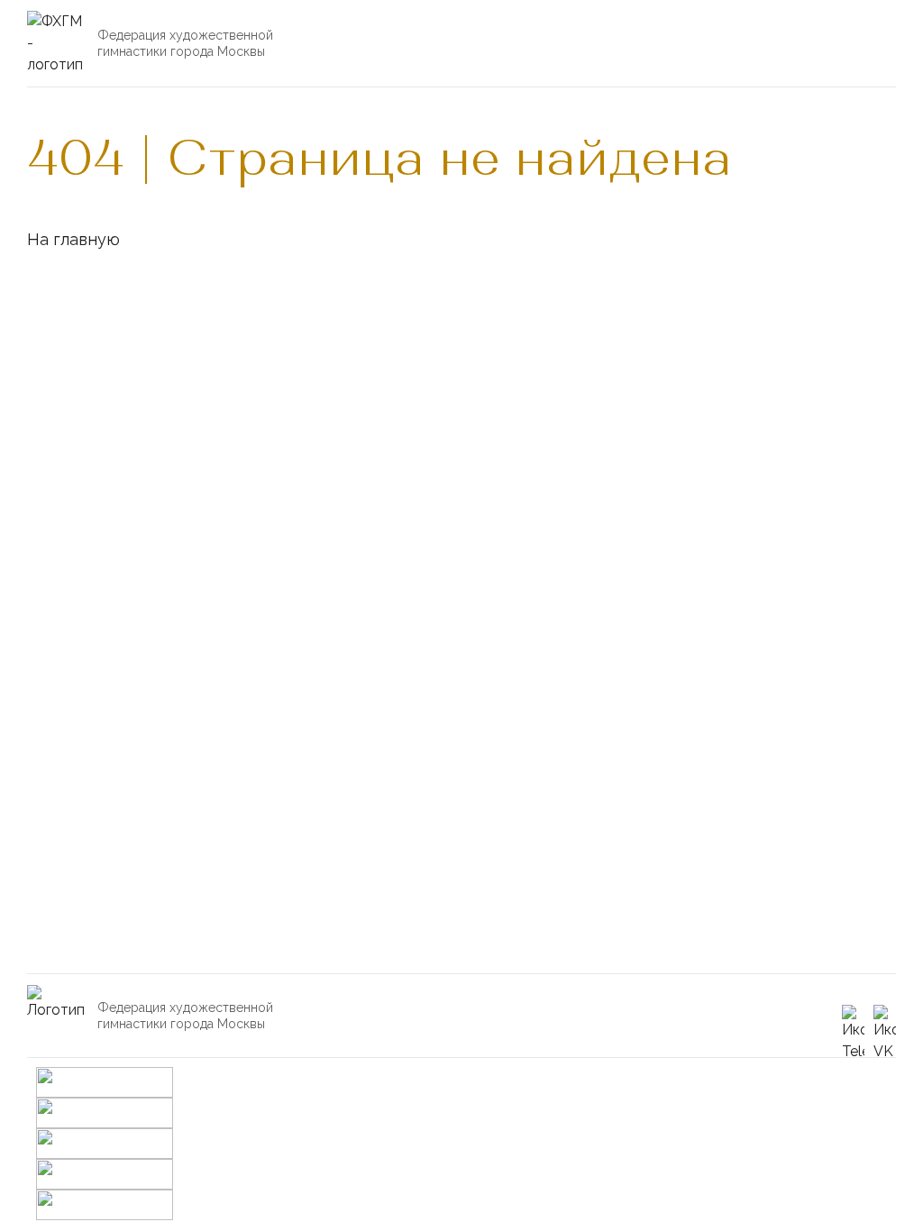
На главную (73, 239)
